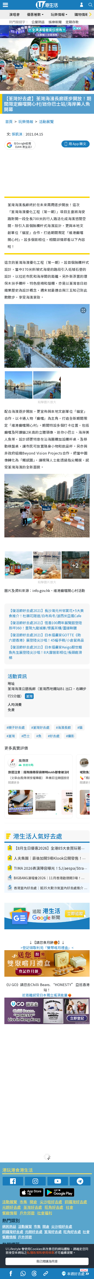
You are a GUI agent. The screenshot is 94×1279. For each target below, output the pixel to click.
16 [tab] (54, 37)
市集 (23, 1201)
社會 (69, 1207)
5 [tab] (54, 26)
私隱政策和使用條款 (40, 1252)
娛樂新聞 (55, 22)
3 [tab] (46, 26)
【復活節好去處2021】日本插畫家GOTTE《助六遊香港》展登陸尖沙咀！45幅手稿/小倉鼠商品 (46, 637)
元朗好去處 (11, 1207)
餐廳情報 (9, 1212)
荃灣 (29, 696)
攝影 (71, 736)
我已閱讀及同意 (47, 1261)
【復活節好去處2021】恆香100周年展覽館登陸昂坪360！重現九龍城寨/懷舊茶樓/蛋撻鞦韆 (45, 625)
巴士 (26, 736)
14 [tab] (46, 37)
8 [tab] (41, 32)
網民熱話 (9, 1226)
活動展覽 (46, 121)
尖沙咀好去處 (51, 1201)
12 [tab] (59, 32)
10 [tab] (50, 32)
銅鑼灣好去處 (76, 1201)
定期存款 (72, 22)
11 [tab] (54, 32)
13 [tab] (41, 37)
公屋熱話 (38, 22)
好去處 (54, 736)
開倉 (33, 1201)
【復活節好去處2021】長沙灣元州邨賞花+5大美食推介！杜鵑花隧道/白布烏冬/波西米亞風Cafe (46, 613)
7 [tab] (37, 32)
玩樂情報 (25, 121)
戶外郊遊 (27, 1212)
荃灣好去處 (41, 727)
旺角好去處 (54, 1207)
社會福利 (44, 1212)
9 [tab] (46, 32)
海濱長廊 (64, 727)
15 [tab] (50, 37)
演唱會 (14, 14)
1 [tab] (37, 26)
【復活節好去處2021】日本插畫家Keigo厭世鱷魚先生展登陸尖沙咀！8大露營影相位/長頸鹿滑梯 (45, 652)
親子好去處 (16, 727)
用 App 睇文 (77, 143)
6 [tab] (59, 26)
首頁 (9, 121)
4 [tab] (50, 26)
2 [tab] (41, 26)
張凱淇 (17, 134)
